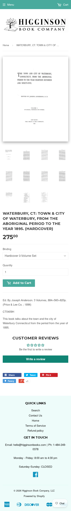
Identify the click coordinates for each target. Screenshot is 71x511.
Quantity (7, 265)
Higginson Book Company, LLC (38, 490)
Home (6, 45)
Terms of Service (35, 425)
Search (35, 410)
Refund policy (35, 430)
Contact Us (35, 415)
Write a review (35, 359)
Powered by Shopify (34, 496)
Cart (65, 4)
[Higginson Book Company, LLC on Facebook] (35, 475)
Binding (7, 249)
